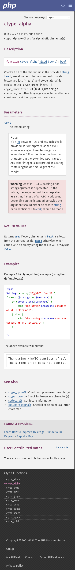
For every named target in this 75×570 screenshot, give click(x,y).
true (17, 236)
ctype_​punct (13, 508)
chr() (39, 209)
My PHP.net (13, 557)
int (18, 141)
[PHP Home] (10, 5)
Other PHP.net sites (52, 557)
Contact (30, 557)
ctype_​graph (13, 496)
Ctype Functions (15, 473)
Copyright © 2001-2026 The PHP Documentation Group (36, 545)
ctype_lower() (16, 396)
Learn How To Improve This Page (24, 432)
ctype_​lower (13, 500)
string (65, 72)
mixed (43, 61)
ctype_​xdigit (13, 521)
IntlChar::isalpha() (19, 405)
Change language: (35, 17)
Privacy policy (15, 565)
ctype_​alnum (13, 479)
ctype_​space (13, 513)
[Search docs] (63, 5)
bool (63, 61)
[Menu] (70, 5)
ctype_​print (12, 504)
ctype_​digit (12, 492)
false (38, 240)
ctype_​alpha (13, 483)
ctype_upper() (17, 392)
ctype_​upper (13, 517)
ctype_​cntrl (12, 487)
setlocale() (15, 400)
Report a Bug (25, 436)
